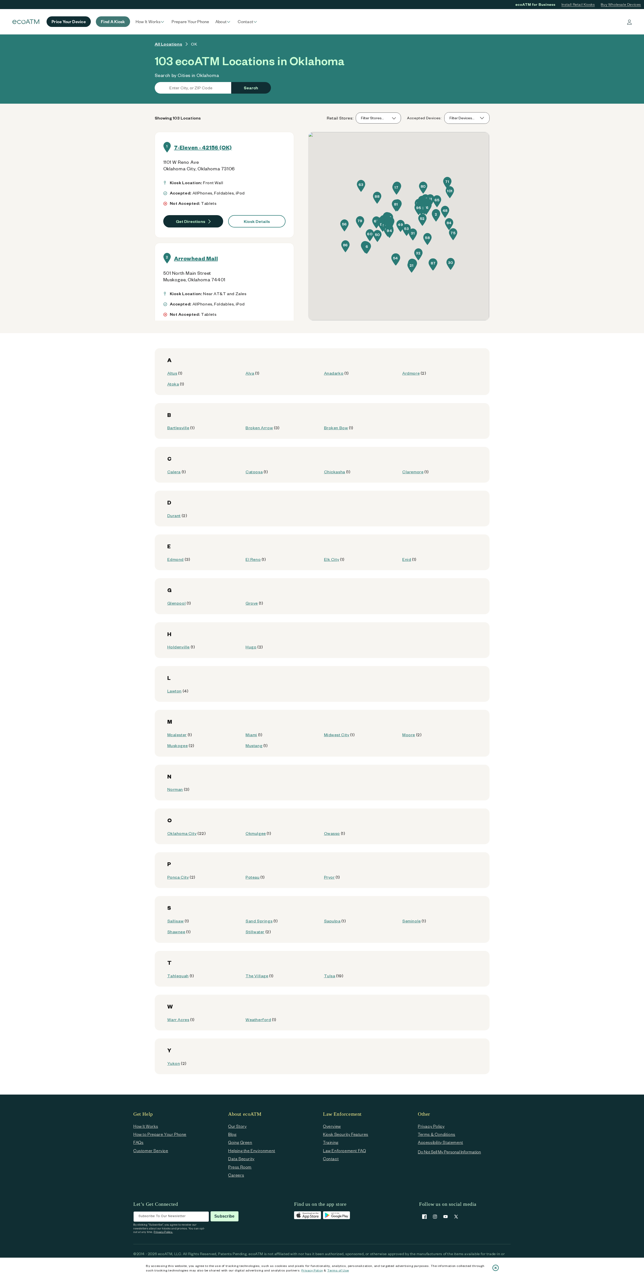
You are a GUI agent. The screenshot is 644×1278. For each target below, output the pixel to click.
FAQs (138, 1142)
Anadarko (334, 373)
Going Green (240, 1142)
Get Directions (191, 221)
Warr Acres (178, 1019)
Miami (251, 734)
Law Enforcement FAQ (344, 1150)
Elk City (331, 559)
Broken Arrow (259, 427)
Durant (174, 515)
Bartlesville (178, 427)
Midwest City (336, 734)
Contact (331, 1158)
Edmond (175, 559)
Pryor (329, 877)
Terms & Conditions (436, 1134)
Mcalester (177, 734)
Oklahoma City (182, 833)
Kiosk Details (257, 221)
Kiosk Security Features (345, 1134)
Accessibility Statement (440, 1142)
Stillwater (255, 931)
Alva (250, 373)
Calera (174, 471)
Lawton (174, 690)
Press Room (240, 1167)
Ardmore (411, 373)
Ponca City (178, 877)
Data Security (241, 1158)
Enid (406, 559)
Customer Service (150, 1150)
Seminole (411, 920)
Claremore (412, 471)
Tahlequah (178, 975)
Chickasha (334, 471)
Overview (332, 1126)
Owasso (332, 833)
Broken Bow (336, 427)
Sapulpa (332, 920)
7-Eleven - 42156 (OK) (203, 147)
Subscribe (224, 1216)
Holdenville (178, 646)
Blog (232, 1134)
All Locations (168, 44)
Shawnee (176, 931)
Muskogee (177, 745)
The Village (257, 975)
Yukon (173, 1063)
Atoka (173, 383)
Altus (172, 373)
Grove (252, 603)
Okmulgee (256, 833)
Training (330, 1142)
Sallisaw (175, 920)
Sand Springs (259, 920)
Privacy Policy (312, 1270)
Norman (175, 789)
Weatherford (258, 1019)
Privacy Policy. (163, 1232)
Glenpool (176, 603)
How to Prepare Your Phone (159, 1134)
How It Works (145, 1126)
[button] (150, 21)
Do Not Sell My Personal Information (449, 1151)
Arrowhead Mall (196, 258)
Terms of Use (338, 1270)
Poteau (253, 877)
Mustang (254, 745)
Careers (236, 1175)
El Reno (253, 559)
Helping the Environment (251, 1150)
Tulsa (329, 975)
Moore (408, 734)
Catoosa (254, 471)
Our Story (237, 1126)
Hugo (251, 646)
